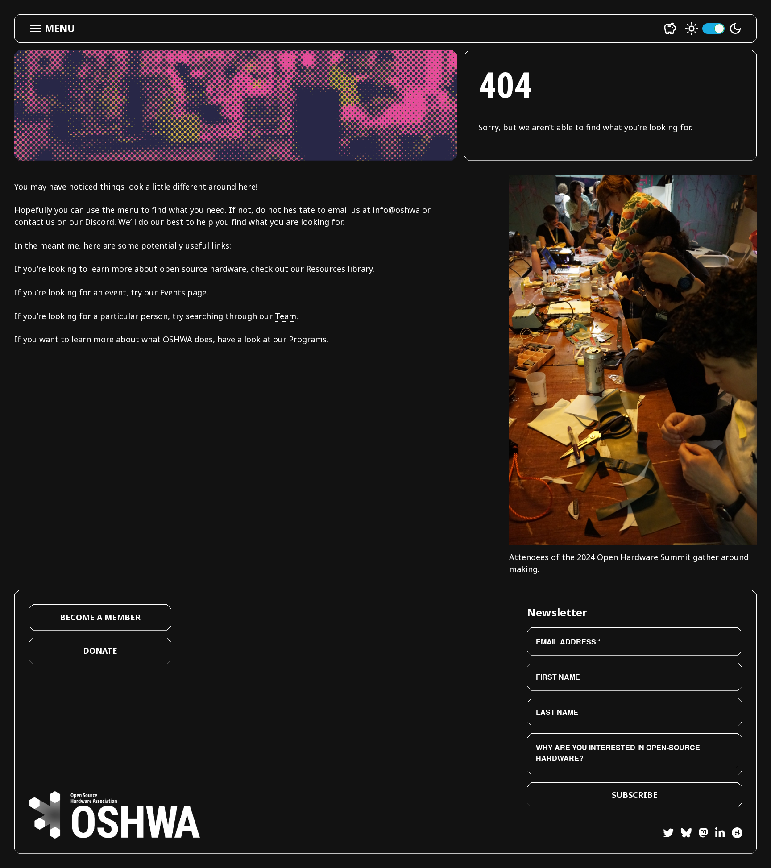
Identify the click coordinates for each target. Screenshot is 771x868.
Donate (100, 650)
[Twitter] (668, 834)
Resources (325, 268)
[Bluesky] (683, 834)
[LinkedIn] (716, 834)
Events (172, 292)
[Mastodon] (700, 834)
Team (285, 316)
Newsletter (557, 612)
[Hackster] (737, 832)
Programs (308, 339)
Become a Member (100, 617)
